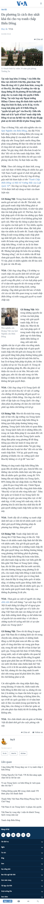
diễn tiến (5, 602)
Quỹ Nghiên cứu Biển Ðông (14, 130)
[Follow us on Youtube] (13, 835)
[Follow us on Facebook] (3, 835)
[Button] (38, 39)
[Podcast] (23, 835)
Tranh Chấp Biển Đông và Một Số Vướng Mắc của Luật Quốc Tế (21, 182)
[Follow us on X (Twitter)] (8, 835)
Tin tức (4, 9)
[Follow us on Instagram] (18, 835)
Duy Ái (4, 29)
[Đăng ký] (28, 835)
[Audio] (28, 901)
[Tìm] (38, 901)
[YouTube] (18, 901)
